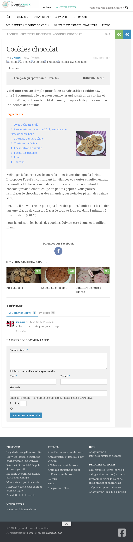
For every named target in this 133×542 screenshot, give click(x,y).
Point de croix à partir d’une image (60, 17)
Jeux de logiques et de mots (105, 455)
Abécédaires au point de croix (65, 452)
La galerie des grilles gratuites (24, 452)
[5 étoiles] (63, 62)
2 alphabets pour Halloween (105, 487)
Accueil (12, 34)
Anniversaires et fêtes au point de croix (66, 458)
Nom (13, 376)
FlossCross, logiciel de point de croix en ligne (24, 488)
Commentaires (23, 312)
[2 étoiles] (24, 62)
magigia (20, 322)
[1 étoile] (12, 62)
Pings (48, 312)
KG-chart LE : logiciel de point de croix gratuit (24, 467)
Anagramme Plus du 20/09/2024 (107, 491)
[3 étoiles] (37, 62)
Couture (47, 7)
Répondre (21, 331)
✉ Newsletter (66, 7)
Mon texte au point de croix (27, 25)
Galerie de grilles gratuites (75, 25)
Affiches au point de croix (63, 465)
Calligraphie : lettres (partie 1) (107, 474)
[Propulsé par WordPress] (32, 533)
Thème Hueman (54, 533)
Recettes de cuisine (36, 34)
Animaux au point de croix (64, 469)
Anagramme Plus (58, 488)
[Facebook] (122, 532)
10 (73, 271)
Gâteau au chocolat (53, 287)
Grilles (20, 17)
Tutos (106, 25)
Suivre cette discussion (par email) (34, 371)
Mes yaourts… (15, 287)
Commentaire (19, 350)
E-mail (65, 376)
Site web (15, 387)
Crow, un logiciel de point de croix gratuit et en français (23, 458)
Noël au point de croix (61, 474)
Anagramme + (97, 452)
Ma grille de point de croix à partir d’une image (23, 475)
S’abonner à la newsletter (21, 509)
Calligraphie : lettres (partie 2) (107, 469)
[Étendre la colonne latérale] (127, 34)
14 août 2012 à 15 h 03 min (41, 322)
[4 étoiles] (50, 62)
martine (17, 58)
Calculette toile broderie (20, 495)
